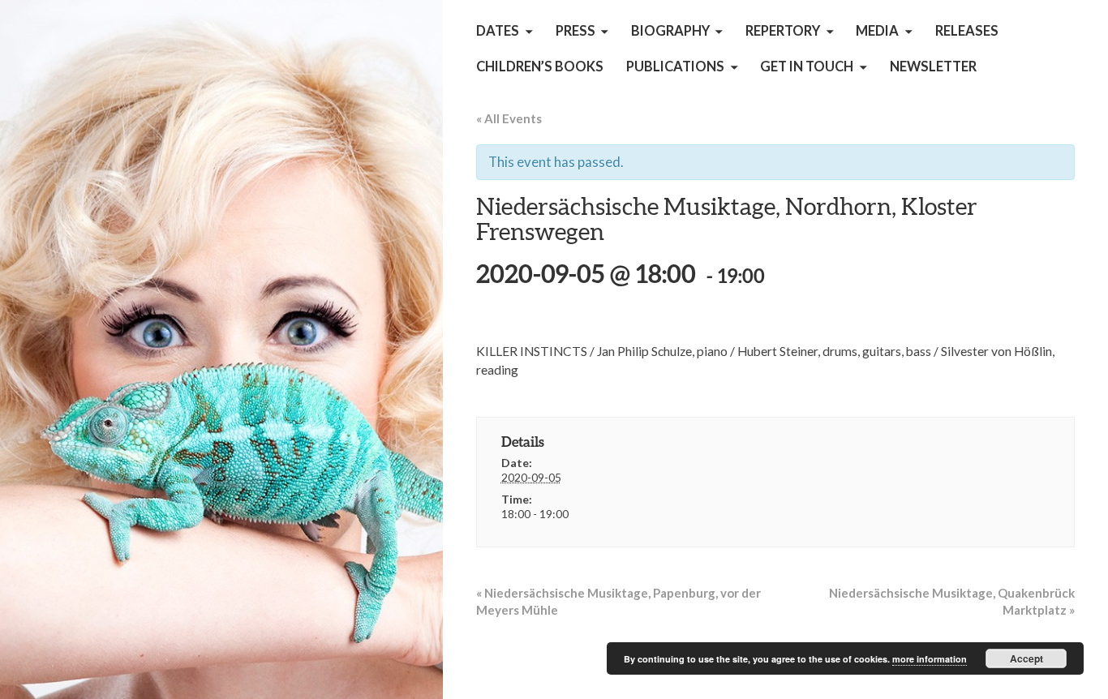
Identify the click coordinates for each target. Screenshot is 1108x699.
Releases (966, 31)
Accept (1026, 658)
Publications (675, 66)
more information (929, 659)
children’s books (539, 66)
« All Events (509, 118)
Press (575, 31)
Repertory (782, 31)
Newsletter (933, 66)
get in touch (806, 66)
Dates (497, 31)
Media (877, 31)
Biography (670, 31)
